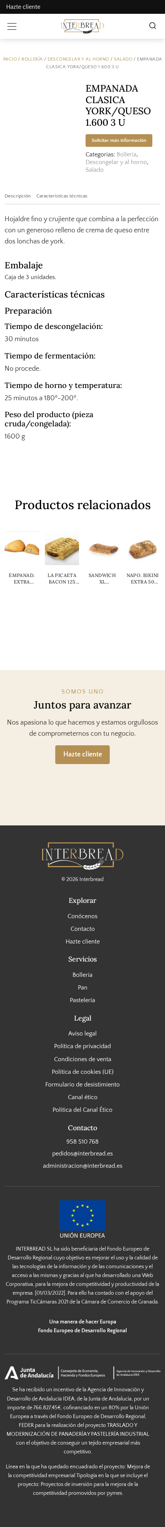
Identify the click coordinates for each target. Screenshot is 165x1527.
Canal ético (82, 1097)
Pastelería (82, 1000)
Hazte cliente (23, 6)
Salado (123, 59)
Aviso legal (82, 1034)
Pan (82, 988)
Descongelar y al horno (78, 59)
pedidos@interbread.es (82, 1153)
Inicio (10, 59)
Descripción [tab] (18, 196)
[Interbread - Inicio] (82, 26)
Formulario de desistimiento (82, 1085)
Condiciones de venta (82, 1059)
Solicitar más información (119, 140)
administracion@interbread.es (82, 1165)
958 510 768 (82, 1141)
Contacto (83, 929)
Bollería (32, 59)
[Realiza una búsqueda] (152, 26)
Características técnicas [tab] (61, 196)
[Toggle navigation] (12, 26)
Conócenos (82, 916)
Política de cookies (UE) (83, 1071)
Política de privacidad (82, 1046)
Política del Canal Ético (82, 1110)
